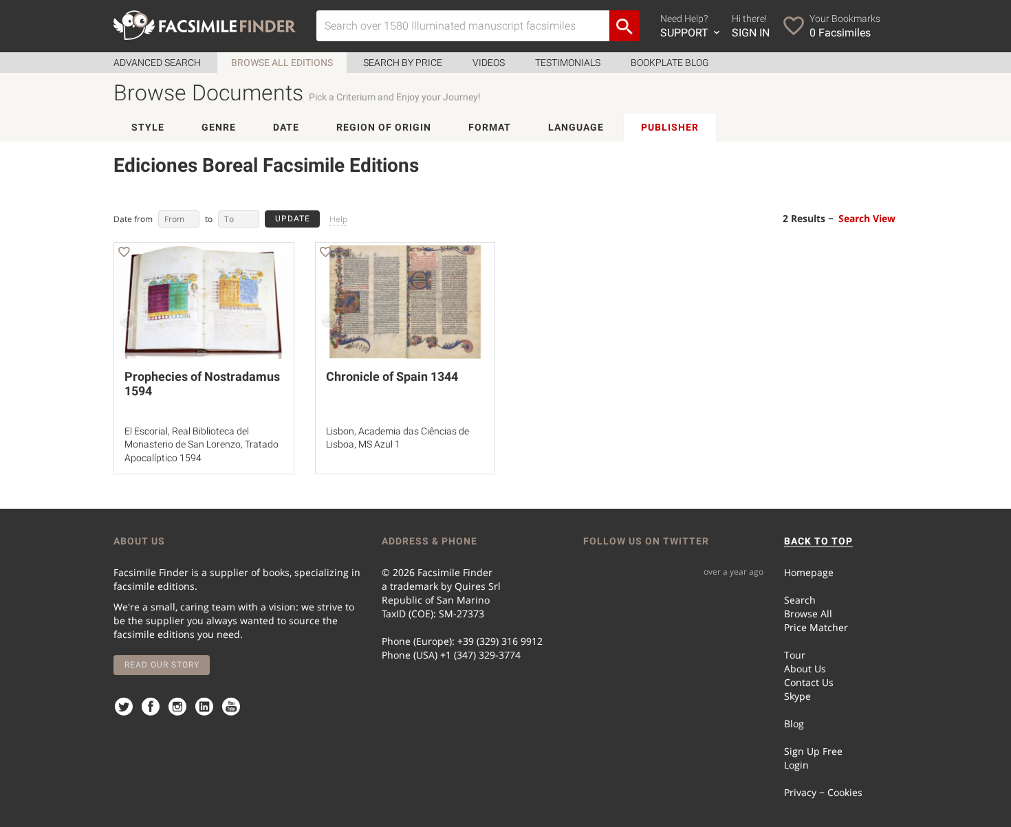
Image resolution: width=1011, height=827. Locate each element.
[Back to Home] (204, 25)
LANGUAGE (576, 127)
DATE (286, 127)
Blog (794, 723)
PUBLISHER (670, 127)
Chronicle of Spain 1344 (392, 376)
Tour (794, 654)
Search (800, 599)
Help (338, 219)
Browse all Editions (282, 62)
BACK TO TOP (818, 541)
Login (796, 764)
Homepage (809, 572)
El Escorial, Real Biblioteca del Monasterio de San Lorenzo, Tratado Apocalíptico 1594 (201, 444)
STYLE (147, 127)
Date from (133, 219)
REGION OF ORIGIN (383, 127)
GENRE (219, 127)
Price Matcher (816, 627)
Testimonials (567, 62)
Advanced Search (157, 62)
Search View (866, 218)
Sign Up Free (813, 751)
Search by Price (402, 62)
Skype (797, 696)
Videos (488, 62)
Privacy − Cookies (823, 792)
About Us (805, 668)
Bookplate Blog (670, 62)
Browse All (808, 613)
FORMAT (489, 127)
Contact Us (809, 682)
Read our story (161, 665)
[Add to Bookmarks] (124, 254)
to (209, 219)
